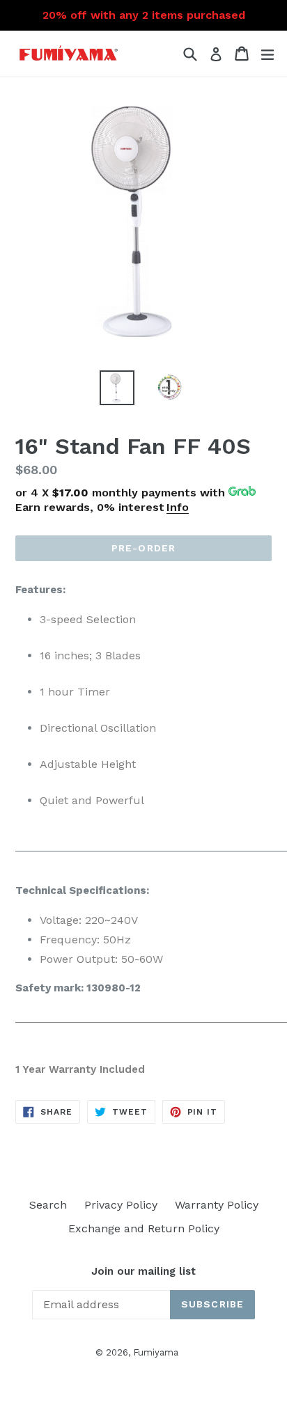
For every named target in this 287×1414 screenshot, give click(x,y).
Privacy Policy (120, 1204)
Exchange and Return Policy (143, 1228)
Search (48, 1204)
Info (177, 507)
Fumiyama (155, 1352)
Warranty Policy (216, 1204)
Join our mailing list (143, 1271)
